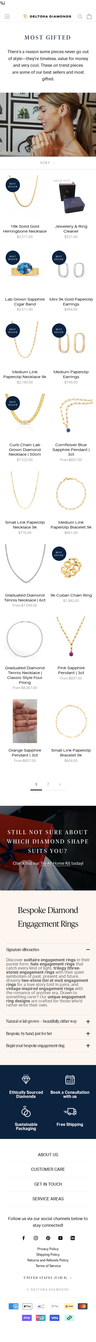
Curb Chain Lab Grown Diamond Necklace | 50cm (25, 450)
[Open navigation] (7, 16)
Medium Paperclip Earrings (71, 374)
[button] (48, 949)
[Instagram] (36, 1237)
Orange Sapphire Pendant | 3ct (24, 753)
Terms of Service (48, 1266)
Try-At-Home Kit (55, 863)
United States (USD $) (45, 1278)
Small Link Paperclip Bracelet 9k (71, 753)
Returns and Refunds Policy (48, 1260)
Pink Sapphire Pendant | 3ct (71, 670)
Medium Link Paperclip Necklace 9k (24, 374)
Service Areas (48, 1199)
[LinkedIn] (73, 1237)
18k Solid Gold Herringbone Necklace (25, 229)
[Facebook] (24, 1237)
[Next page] (60, 784)
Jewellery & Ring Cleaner (71, 229)
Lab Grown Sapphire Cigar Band (25, 301)
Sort (46, 162)
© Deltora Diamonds (48, 1289)
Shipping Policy (48, 1255)
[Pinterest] (48, 1237)
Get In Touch (48, 1184)
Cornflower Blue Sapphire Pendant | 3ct (71, 450)
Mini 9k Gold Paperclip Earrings (71, 301)
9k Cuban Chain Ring (71, 595)
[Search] (80, 16)
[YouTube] (60, 1237)
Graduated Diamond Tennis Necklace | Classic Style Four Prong (25, 675)
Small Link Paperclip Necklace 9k (25, 525)
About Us (48, 1155)
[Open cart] (89, 16)
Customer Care (48, 1169)
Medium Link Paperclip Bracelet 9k (71, 525)
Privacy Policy (48, 1249)
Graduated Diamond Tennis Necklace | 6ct (25, 597)
